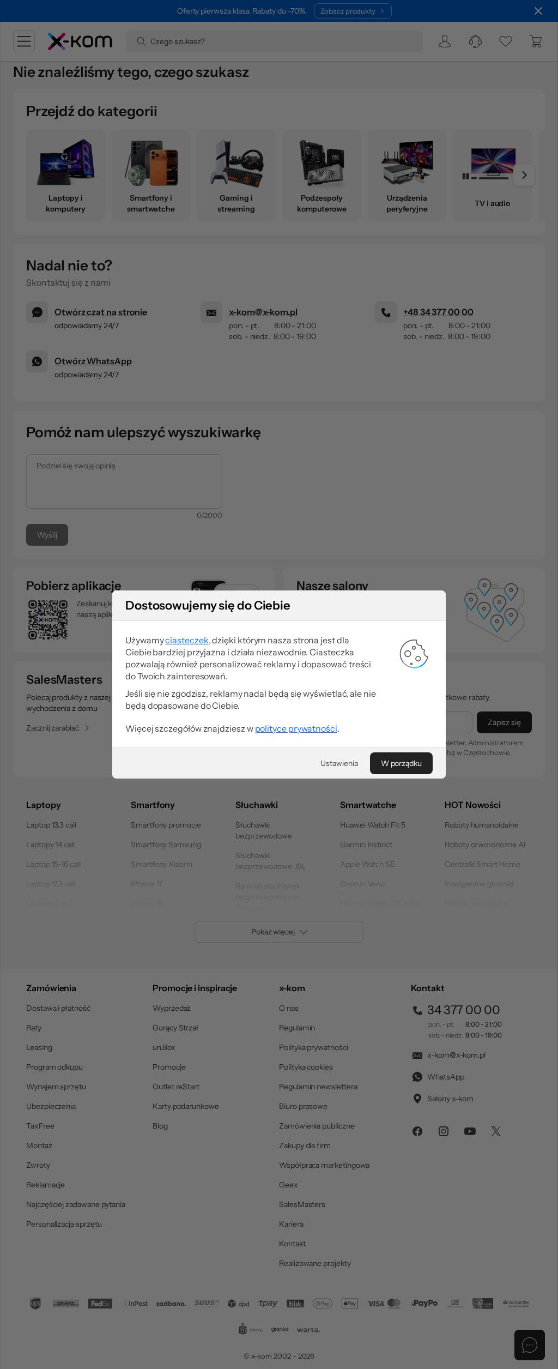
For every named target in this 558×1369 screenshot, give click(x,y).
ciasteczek (186, 640)
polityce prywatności (296, 728)
